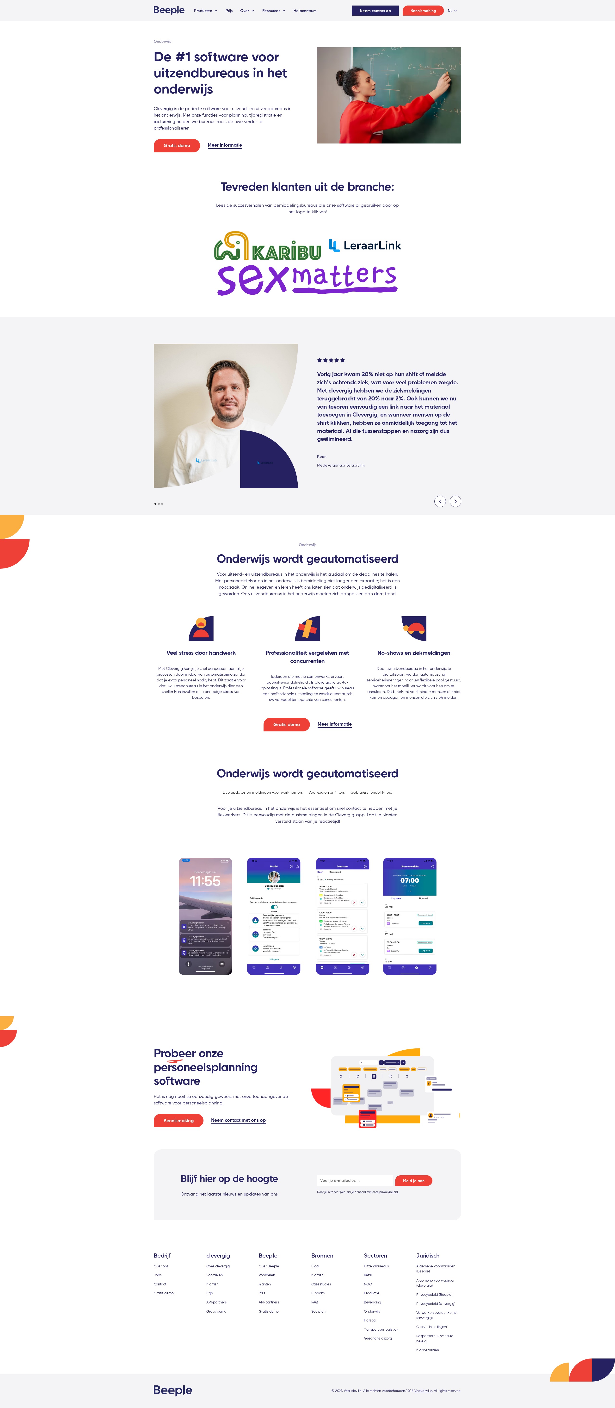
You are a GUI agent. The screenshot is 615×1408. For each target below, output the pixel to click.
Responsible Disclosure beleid (434, 1338)
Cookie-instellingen (431, 1326)
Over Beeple (269, 1266)
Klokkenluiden (427, 1350)
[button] (206, 10)
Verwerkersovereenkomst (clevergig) (436, 1315)
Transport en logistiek (381, 1329)
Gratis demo (177, 145)
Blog (315, 1266)
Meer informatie (225, 145)
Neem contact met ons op (238, 1120)
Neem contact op (375, 10)
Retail (368, 1275)
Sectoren (318, 1311)
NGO (368, 1284)
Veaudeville (423, 1391)
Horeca (369, 1320)
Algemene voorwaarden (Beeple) (435, 1269)
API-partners (216, 1302)
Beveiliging (372, 1302)
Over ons (161, 1266)
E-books (318, 1293)
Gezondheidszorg (378, 1338)
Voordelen (214, 1275)
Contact (160, 1284)
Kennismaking (423, 10)
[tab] (263, 792)
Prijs (229, 10)
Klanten (212, 1284)
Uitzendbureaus (376, 1266)
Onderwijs (372, 1311)
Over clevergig (218, 1266)
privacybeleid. (389, 1192)
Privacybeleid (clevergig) (435, 1303)
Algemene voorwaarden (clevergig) (435, 1283)
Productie (371, 1293)
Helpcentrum (305, 10)
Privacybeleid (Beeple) (434, 1294)
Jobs (158, 1275)
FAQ (314, 1302)
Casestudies (321, 1284)
